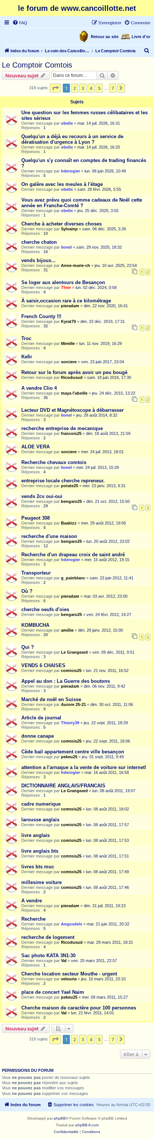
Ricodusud (72, 377)
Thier (66, 287)
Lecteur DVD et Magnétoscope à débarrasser (72, 410)
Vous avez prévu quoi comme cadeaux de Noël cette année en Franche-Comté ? (81, 202)
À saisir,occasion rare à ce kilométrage (66, 301)
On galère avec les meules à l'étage (62, 184)
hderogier (70, 171)
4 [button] (91, 88)
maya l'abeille (74, 393)
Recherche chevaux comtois (53, 462)
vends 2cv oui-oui (41, 496)
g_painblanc (73, 578)
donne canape (37, 736)
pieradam (70, 306)
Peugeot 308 (35, 518)
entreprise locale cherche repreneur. (63, 480)
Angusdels (71, 924)
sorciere (69, 362)
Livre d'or (141, 36)
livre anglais (35, 835)
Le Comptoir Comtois (37, 65)
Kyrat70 (68, 321)
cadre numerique (41, 804)
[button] (55, 88)
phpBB (60, 1118)
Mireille (68, 343)
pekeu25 (69, 756)
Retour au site (104, 36)
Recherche (33, 919)
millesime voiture (41, 882)
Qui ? (27, 647)
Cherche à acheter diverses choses (61, 224)
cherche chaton (39, 242)
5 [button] (99, 88)
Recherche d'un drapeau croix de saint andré (73, 554)
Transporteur (36, 573)
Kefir (26, 357)
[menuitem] (19, 22)
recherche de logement (47, 937)
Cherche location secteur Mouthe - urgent (69, 974)
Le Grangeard (74, 652)
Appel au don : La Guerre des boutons (65, 681)
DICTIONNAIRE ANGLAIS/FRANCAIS (63, 785)
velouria (69, 979)
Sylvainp (69, 229)
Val (64, 960)
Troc (26, 338)
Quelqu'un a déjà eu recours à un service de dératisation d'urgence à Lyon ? (72, 139)
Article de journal (41, 718)
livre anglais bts (39, 851)
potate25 (69, 485)
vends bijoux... (38, 260)
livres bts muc (37, 866)
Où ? (27, 591)
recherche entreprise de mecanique (62, 428)
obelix (67, 123)
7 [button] (112, 88)
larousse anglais (40, 819)
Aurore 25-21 (73, 704)
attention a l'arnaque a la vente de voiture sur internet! (83, 767)
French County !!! (41, 316)
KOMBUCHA (35, 625)
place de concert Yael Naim (52, 992)
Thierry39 (70, 723)
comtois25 (71, 670)
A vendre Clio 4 (39, 388)
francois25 (71, 433)
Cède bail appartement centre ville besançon (72, 751)
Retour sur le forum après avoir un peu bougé (74, 372)
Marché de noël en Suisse (51, 699)
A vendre (31, 900)
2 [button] (74, 88)
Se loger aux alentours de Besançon (63, 282)
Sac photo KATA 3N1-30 (48, 955)
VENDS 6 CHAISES (43, 665)
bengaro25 (71, 501)
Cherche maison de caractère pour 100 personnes (78, 1008)
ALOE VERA (35, 446)
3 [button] (82, 88)
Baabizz (69, 523)
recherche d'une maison (49, 536)
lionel (66, 247)
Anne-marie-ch (75, 265)
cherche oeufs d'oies (45, 609)
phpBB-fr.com (87, 1125)
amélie (67, 630)
